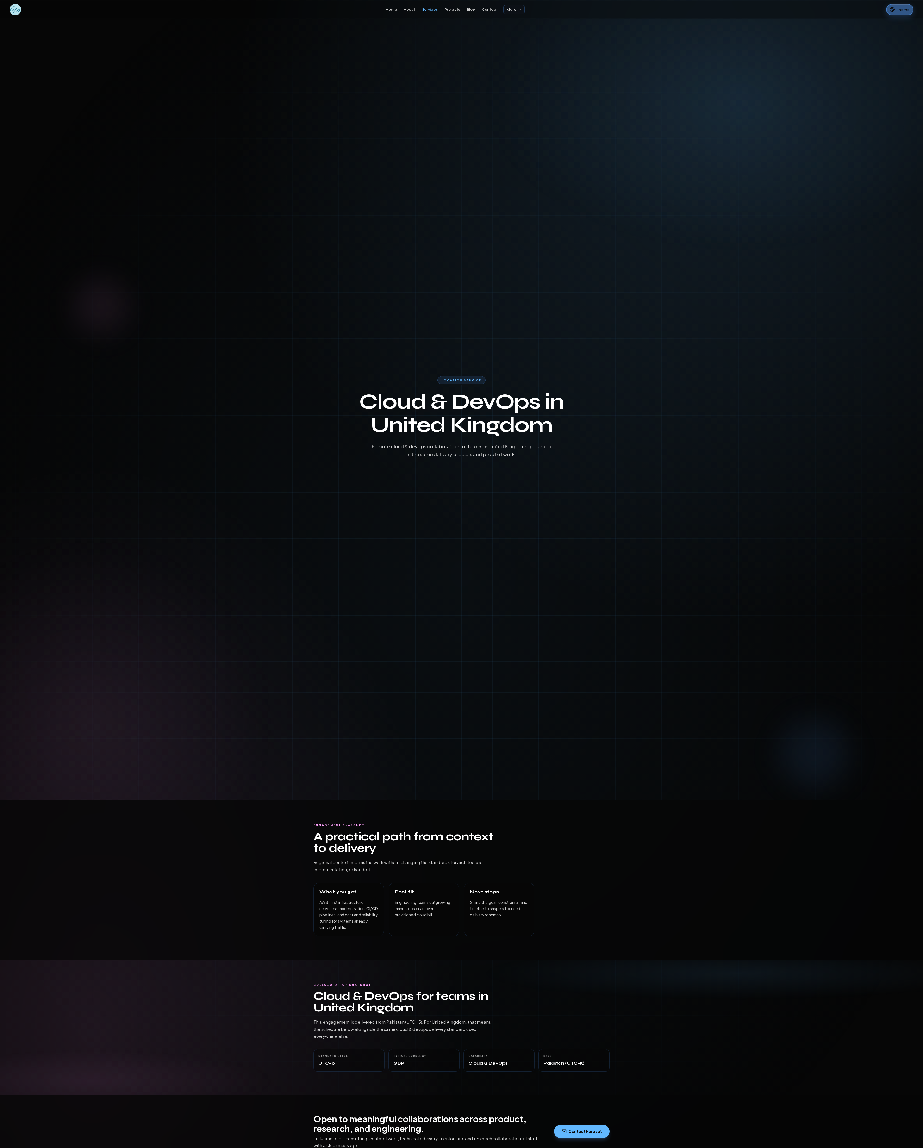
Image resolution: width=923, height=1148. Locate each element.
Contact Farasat (585, 1131)
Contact (490, 9)
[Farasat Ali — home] (15, 9)
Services (430, 9)
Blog (471, 9)
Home (391, 9)
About (409, 9)
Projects (452, 9)
